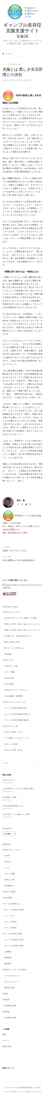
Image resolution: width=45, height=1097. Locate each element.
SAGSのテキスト (9, 780)
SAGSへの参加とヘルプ (13, 732)
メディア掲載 (9, 672)
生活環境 (6, 999)
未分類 (5, 993)
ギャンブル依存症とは (11, 903)
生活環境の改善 (10, 1005)
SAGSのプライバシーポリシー (16, 690)
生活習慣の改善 (10, 1017)
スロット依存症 (10, 921)
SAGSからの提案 (9, 891)
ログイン (6, 1040)
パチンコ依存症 (10, 927)
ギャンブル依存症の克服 (11, 64)
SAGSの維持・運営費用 (13, 696)
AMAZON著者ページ (11, 529)
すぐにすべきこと (11, 981)
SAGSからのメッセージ (11, 612)
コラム (7, 867)
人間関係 (7, 951)
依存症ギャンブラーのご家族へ (14, 969)
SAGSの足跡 (9, 678)
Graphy (27, 1091)
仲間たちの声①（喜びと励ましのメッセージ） (22, 624)
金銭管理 (7, 963)
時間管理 (7, 957)
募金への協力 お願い (12, 642)
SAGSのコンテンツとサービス (14, 702)
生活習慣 (6, 1011)
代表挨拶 (7, 654)
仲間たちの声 (9, 879)
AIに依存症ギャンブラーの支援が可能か (18, 788)
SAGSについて (8, 660)
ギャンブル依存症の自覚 (14, 945)
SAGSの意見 (7, 897)
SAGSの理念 (9, 684)
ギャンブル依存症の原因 (14, 909)
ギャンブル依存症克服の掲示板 (16, 720)
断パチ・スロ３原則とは (14, 648)
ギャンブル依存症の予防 (14, 939)
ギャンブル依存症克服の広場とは (17, 714)
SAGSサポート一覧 (9, 726)
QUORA (7, 855)
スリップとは (9, 915)
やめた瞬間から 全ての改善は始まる (18, 560)
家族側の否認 (9, 987)
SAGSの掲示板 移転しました (13, 806)
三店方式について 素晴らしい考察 (15, 814)
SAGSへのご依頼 (10, 744)
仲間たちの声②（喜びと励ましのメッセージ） (22, 630)
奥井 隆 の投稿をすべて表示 (14, 532)
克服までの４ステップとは (14, 550)
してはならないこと (12, 975)
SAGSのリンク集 (10, 666)
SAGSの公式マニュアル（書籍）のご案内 (20, 618)
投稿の (6, 1046)
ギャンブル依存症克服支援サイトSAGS (22, 30)
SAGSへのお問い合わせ (13, 750)
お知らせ (7, 861)
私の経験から (9, 885)
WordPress (14, 1091)
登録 (4, 1034)
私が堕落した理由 (9, 797)
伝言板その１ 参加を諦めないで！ (18, 636)
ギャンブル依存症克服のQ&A (15, 708)
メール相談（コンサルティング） (17, 738)
